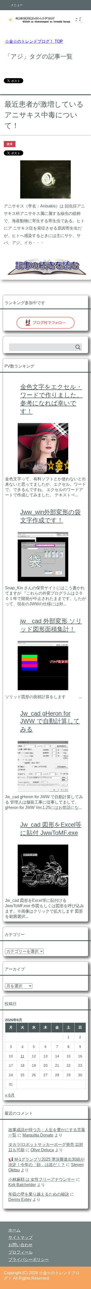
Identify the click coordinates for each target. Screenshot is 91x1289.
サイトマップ (20, 1237)
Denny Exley (19, 1199)
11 (22, 1056)
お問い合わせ (20, 1245)
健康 (10, 144)
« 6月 (10, 1095)
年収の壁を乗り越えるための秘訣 (38, 1194)
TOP (34, 41)
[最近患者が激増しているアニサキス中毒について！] (45, 195)
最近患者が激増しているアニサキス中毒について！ (44, 115)
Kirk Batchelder (22, 1185)
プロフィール (20, 1252)
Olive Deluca (42, 1150)
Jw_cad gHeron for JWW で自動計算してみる (50, 721)
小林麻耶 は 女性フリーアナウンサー (41, 1179)
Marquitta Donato (37, 1135)
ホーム (14, 1230)
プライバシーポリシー (28, 1259)
